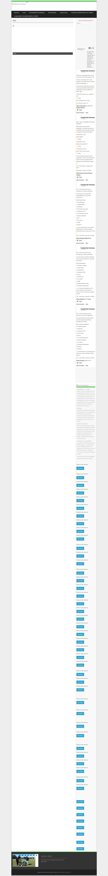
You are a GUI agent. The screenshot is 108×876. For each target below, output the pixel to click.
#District (86, 238)
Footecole (85, 385)
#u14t (89, 238)
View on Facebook (80, 112)
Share (87, 112)
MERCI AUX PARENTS (82, 424)
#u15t (89, 299)
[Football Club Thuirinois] (19, 4)
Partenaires (52, 12)
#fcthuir (78, 105)
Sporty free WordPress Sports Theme (47, 872)
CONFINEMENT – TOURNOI (83, 389)
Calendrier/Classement (37, 12)
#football (78, 107)
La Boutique (64, 12)
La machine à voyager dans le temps (26, 16)
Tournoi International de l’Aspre (82, 12)
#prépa (86, 173)
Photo (80, 109)
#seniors (83, 107)
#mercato (90, 173)
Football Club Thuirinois (88, 71)
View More (80, 468)
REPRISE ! (79, 408)
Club (24, 12)
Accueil (16, 12)
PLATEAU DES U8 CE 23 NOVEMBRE (86, 456)
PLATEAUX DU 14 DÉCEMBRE (84, 441)
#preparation (83, 105)
